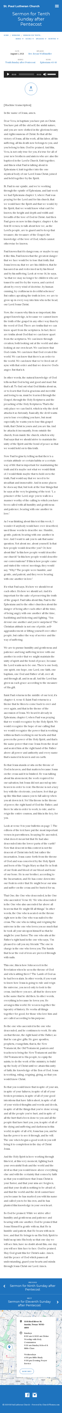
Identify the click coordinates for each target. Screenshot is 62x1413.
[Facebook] (27, 1395)
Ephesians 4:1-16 (48, 62)
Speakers (40, 39)
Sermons (16, 35)
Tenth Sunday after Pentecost (20, 62)
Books (29, 39)
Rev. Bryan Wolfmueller (40, 53)
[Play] (8, 74)
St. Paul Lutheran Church (21, 6)
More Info (26, 1371)
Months (52, 39)
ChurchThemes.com (51, 1405)
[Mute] (44, 74)
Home (6, 35)
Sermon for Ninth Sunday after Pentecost (32, 1287)
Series (18, 39)
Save (31, 90)
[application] (31, 74)
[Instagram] (35, 1395)
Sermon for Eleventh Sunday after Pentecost (29, 1303)
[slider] (52, 74)
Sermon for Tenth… (32, 35)
